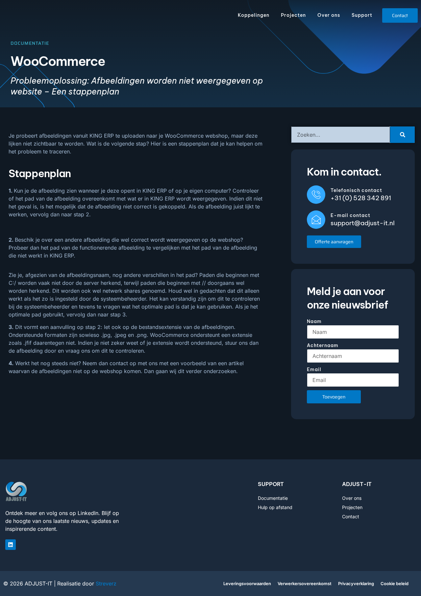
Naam (314, 321)
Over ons (328, 15)
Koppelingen (253, 15)
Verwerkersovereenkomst (305, 583)
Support (362, 15)
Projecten (293, 15)
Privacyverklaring (356, 583)
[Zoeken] (402, 134)
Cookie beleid (395, 583)
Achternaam (322, 345)
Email (314, 369)
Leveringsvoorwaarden (247, 583)
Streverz (106, 583)
